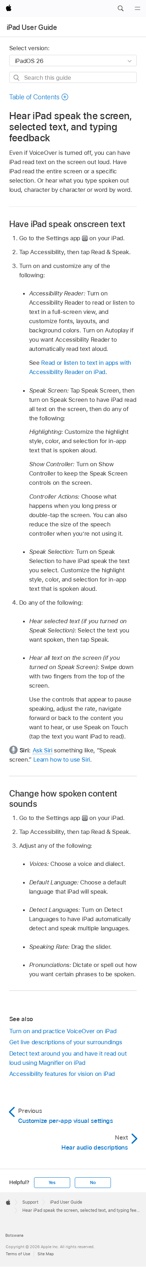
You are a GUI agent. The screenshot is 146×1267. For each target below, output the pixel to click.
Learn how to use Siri (61, 759)
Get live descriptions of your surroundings (65, 1042)
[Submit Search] (17, 78)
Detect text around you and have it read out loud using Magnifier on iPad (68, 1058)
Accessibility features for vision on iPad (62, 1073)
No (93, 1182)
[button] (120, 8)
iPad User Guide (32, 27)
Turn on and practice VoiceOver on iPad (62, 1031)
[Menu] (137, 8)
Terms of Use (18, 1253)
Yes (52, 1182)
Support (30, 1202)
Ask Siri (42, 750)
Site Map (46, 1253)
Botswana (14, 1235)
